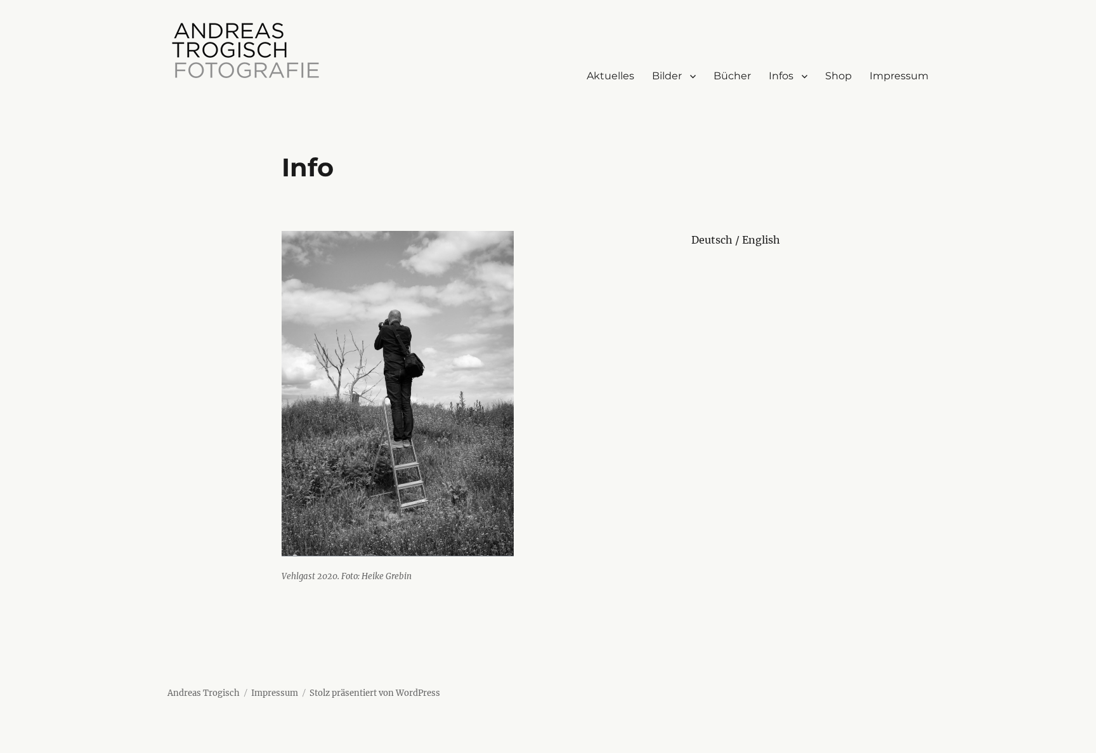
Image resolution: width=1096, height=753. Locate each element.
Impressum (899, 76)
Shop (838, 76)
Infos (781, 76)
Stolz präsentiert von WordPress (375, 693)
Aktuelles (610, 76)
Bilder (667, 76)
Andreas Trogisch (203, 693)
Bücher (732, 76)
